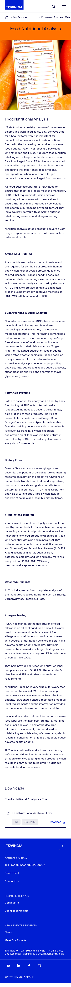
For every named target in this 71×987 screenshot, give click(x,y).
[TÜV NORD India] (7, 17)
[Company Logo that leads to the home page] (14, 5)
